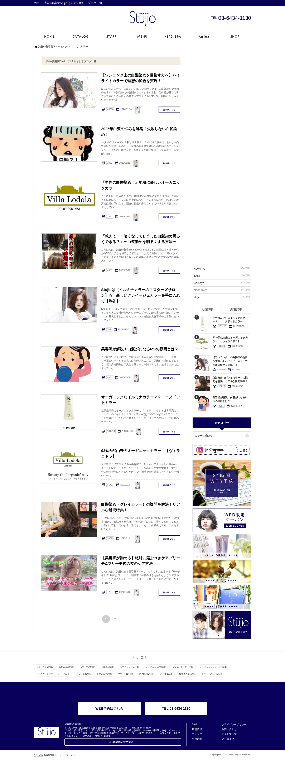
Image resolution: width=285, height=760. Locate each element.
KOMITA (222, 268)
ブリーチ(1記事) (125, 674)
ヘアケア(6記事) (87, 667)
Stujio (195, 724)
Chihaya (222, 283)
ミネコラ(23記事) (44, 667)
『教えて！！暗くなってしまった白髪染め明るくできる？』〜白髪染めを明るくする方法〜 (169, 270)
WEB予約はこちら (109, 708)
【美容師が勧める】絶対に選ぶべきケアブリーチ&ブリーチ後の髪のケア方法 (169, 592)
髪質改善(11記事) (187, 674)
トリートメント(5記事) (212, 674)
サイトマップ (229, 734)
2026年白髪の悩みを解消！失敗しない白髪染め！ (169, 163)
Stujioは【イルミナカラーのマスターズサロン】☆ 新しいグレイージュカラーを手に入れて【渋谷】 (169, 329)
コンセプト (198, 734)
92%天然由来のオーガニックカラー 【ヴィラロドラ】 (169, 485)
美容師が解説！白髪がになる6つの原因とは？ (169, 377)
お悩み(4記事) (107, 667)
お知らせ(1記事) (66, 667)
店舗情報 (197, 729)
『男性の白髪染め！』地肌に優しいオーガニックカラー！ (169, 217)
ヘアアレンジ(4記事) (129, 667)
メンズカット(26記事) (156, 667)
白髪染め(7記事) (104, 674)
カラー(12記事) (203, 435)
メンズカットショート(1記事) (213, 667)
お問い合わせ (229, 729)
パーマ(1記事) (166, 674)
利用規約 (197, 738)
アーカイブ (228, 738)
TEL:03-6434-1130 (176, 708)
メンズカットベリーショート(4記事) (53, 674)
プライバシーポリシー (234, 724)
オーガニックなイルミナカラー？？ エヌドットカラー (169, 431)
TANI (222, 275)
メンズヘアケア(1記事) (182, 667)
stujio (222, 297)
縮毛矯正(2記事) (146, 674)
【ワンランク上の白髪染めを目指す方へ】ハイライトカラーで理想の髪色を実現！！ (169, 109)
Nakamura (222, 290)
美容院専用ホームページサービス (59, 755)
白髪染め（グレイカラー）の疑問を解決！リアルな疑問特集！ (169, 538)
